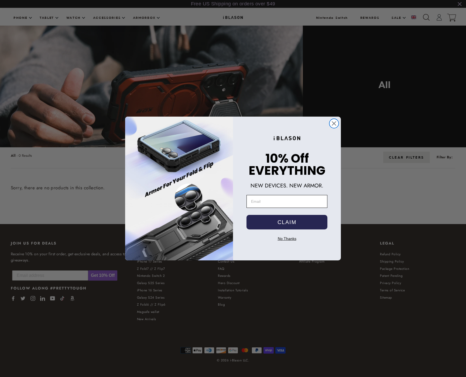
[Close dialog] (334, 123)
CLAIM (287, 222)
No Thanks (287, 238)
